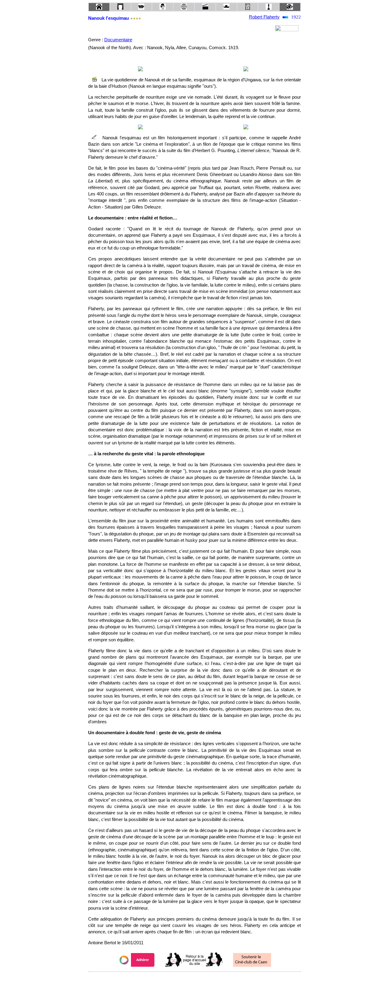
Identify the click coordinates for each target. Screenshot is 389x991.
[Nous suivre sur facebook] (183, 980)
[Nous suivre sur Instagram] (206, 980)
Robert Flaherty (264, 17)
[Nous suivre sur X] (194, 980)
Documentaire (118, 39)
